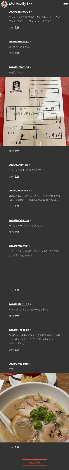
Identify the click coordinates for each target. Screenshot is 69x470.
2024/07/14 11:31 (19, 246)
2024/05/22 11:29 (19, 304)
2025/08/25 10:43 (19, 190)
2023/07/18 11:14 (19, 363)
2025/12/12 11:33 (18, 164)
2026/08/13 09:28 (19, 11)
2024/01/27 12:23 (19, 330)
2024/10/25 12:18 (19, 220)
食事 (17, 27)
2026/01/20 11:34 (19, 67)
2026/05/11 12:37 (19, 41)
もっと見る (34, 462)
